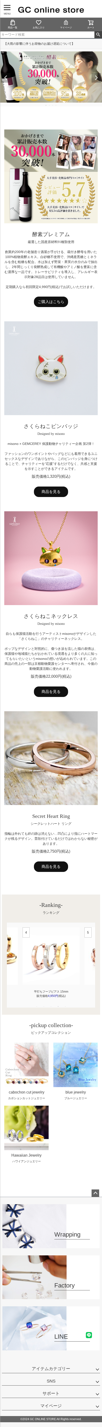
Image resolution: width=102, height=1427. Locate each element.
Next (96, 78)
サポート (51, 1393)
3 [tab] (53, 105)
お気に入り (39, 27)
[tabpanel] (51, 965)
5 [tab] (65, 1006)
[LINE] (51, 1347)
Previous (5, 78)
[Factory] (51, 1296)
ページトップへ (95, 1193)
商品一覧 (12, 27)
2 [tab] (49, 105)
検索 (98, 34)
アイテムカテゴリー (51, 1368)
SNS (51, 1381)
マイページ (66, 27)
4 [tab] (56, 105)
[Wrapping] (51, 1245)
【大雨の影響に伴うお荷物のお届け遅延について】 (39, 43)
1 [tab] (46, 105)
